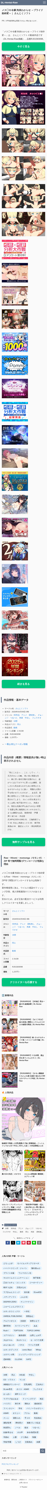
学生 (20, 1408)
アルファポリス (9, 1321)
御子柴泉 (36, 1278)
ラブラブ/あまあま (11, 1399)
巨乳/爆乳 (28, 1384)
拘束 (21, 718)
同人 (19, 724)
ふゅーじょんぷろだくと (13, 1307)
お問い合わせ (23, 1482)
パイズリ (7, 1404)
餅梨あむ (30, 1316)
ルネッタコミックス (11, 1311)
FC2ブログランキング (10, 1464)
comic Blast (27, 1350)
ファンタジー (8, 1408)
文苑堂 (23, 1321)
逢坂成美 (22, 1335)
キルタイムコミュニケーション (16, 1278)
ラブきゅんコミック (11, 1292)
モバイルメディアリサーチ (28, 1263)
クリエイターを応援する (23, 982)
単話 (41, 1399)
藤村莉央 (7, 1326)
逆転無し (32, 715)
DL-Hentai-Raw (9, 2)
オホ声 (20, 1432)
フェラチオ (36, 718)
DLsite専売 (7, 1389)
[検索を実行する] (42, 1451)
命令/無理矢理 (32, 1432)
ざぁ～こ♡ (29, 1228)
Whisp (38, 1350)
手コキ (27, 1418)
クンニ (6, 1418)
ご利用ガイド (22, 1479)
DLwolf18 (37, 1292)
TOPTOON (18, 1330)
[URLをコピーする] (39, 1243)
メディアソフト (9, 1297)
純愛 (38, 1442)
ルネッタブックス (10, 1350)
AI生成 (22, 1375)
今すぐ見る (23, 46)
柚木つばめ (8, 1287)
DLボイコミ (21, 1340)
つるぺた (13, 718)
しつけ (18, 1442)
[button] (8, 1243)
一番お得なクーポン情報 (16, 744)
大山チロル (8, 1340)
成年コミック (20, 1394)
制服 (34, 1437)
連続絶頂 (38, 1404)
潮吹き (27, 1404)
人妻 (15, 1437)
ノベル (17, 1428)
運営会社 (14, 1479)
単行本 (17, 1404)
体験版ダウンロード (11, 1384)
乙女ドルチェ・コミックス (14, 1283)
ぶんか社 (24, 1297)
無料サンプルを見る (23, 842)
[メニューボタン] (44, 2)
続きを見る (23, 684)
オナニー (16, 1413)
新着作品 (7, 1479)
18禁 (15, 721)
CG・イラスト (9, 1380)
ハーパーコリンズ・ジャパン (15, 1268)
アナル (27, 1413)
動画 (15, 728)
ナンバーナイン (27, 1302)
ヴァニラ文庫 (33, 1345)
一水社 (27, 1311)
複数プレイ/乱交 (33, 1423)
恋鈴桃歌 (7, 1359)
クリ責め (24, 1437)
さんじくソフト (21, 708)
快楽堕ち (7, 1428)
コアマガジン (8, 1335)
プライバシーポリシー (35, 1479)
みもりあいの (8, 1345)
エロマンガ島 (8, 1354)
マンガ (22, 1380)
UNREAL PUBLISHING (12, 1316)
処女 (26, 1428)
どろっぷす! (8, 1263)
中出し (27, 718)
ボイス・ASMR (22, 1389)
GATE (28, 1359)
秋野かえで (34, 1321)
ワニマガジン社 (25, 1273)
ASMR (6, 1413)
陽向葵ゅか (35, 1268)
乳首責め (38, 1418)
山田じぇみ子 (35, 1335)
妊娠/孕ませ (8, 1432)
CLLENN (18, 1359)
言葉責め (28, 1442)
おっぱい (7, 1394)
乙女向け (39, 1384)
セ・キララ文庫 (37, 1340)
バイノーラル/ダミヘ (34, 1408)
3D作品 (17, 715)
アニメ (24, 715)
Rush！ (6, 1330)
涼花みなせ (21, 1287)
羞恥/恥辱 (7, 1423)
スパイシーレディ (22, 1326)
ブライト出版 (8, 1273)
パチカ (21, 1345)
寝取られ (16, 1418)
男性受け (19, 1423)
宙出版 (27, 1292)
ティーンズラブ (29, 1399)
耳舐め (6, 1437)
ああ (35, 1326)
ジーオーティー (36, 1283)
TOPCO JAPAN (33, 1330)
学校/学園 (7, 1442)
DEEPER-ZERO (9, 1302)
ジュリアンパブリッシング (29, 1354)
